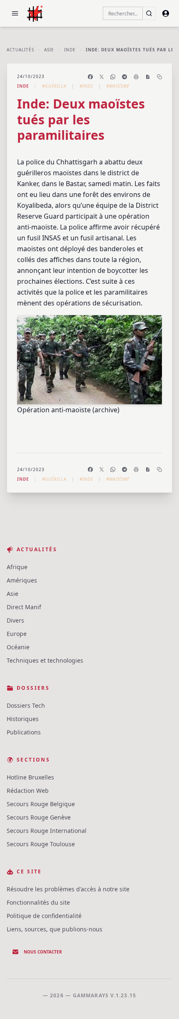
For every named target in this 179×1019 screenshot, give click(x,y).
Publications (24, 732)
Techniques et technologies (45, 660)
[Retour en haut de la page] (160, 1000)
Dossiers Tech (26, 705)
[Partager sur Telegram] (124, 76)
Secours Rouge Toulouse (41, 844)
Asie (49, 50)
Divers (15, 620)
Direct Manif (24, 607)
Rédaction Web (28, 791)
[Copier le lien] (159, 76)
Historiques (23, 719)
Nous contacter (43, 952)
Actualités (20, 50)
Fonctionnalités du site (38, 902)
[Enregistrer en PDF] (147, 76)
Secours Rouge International (47, 831)
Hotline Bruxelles (30, 777)
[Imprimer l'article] (136, 76)
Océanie (18, 647)
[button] (15, 13)
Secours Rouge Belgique (41, 804)
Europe (17, 634)
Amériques (22, 580)
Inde (70, 50)
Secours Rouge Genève (39, 817)
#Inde (86, 86)
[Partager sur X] (101, 77)
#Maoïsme (117, 86)
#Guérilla (54, 86)
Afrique (17, 567)
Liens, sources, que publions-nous (54, 929)
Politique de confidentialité (44, 916)
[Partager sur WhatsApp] (112, 76)
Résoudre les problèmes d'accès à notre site (68, 889)
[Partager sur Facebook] (90, 76)
